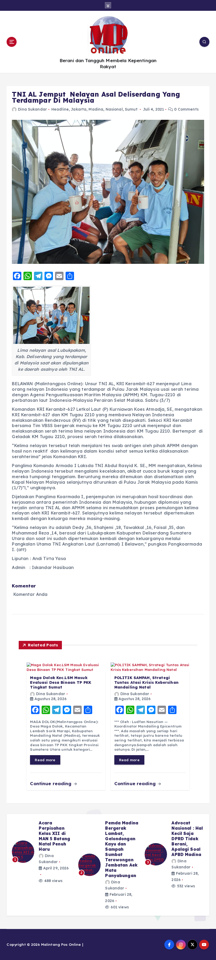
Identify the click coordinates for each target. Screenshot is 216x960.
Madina (96, 109)
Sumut (131, 109)
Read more (45, 760)
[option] (42, 854)
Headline (60, 109)
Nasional (114, 109)
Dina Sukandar (32, 109)
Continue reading (51, 783)
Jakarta (78, 109)
